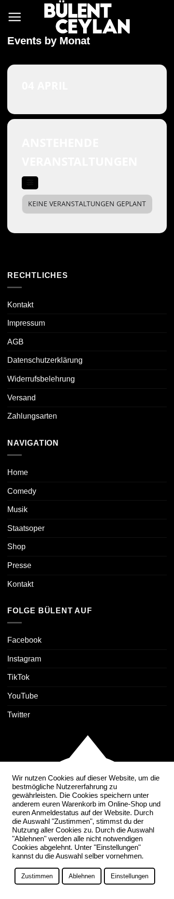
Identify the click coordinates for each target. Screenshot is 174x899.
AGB (15, 342)
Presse (19, 565)
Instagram (24, 659)
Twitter (18, 715)
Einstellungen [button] (129, 876)
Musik (17, 509)
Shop (16, 546)
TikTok (18, 677)
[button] (14, 16)
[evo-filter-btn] (30, 182)
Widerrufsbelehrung (41, 379)
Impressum (26, 323)
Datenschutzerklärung (45, 360)
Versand (21, 398)
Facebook (24, 640)
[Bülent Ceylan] (87, 17)
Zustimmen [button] (37, 876)
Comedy (21, 491)
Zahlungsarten (32, 416)
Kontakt (20, 305)
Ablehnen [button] (82, 876)
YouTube (22, 696)
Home (17, 472)
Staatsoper (25, 528)
